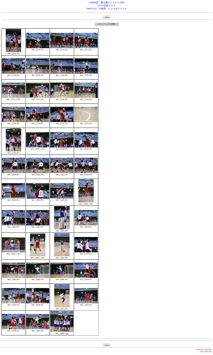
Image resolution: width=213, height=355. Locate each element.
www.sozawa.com (206, 351)
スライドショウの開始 (106, 24)
